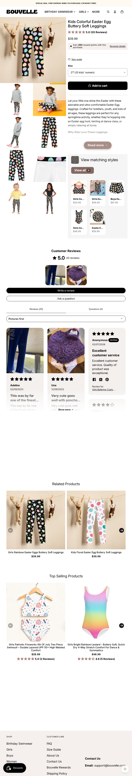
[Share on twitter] (101, 380)
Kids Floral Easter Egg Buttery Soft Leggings (96, 552)
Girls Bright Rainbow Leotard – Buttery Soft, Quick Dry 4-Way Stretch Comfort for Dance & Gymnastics (96, 647)
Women (11, 761)
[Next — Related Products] (121, 530)
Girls (9, 749)
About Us (53, 755)
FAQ (49, 743)
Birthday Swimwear (19, 743)
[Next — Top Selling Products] (121, 625)
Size (70, 65)
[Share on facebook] (94, 380)
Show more (64, 409)
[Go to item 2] (77, 275)
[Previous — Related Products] (10, 530)
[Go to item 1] (55, 275)
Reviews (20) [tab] (36, 309)
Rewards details (118, 46)
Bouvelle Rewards (59, 767)
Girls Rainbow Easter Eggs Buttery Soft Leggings (36, 552)
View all (81, 170)
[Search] (108, 11)
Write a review (66, 290)
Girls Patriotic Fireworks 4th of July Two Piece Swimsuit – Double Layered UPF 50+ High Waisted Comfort (36, 647)
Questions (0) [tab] (96, 309)
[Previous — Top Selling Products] (10, 625)
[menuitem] (96, 12)
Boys (9, 755)
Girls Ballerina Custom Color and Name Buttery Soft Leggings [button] (103, 389)
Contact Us (54, 761)
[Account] (114, 11)
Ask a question (66, 298)
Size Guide (54, 749)
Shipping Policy (57, 773)
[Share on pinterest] (107, 380)
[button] (77, 32)
